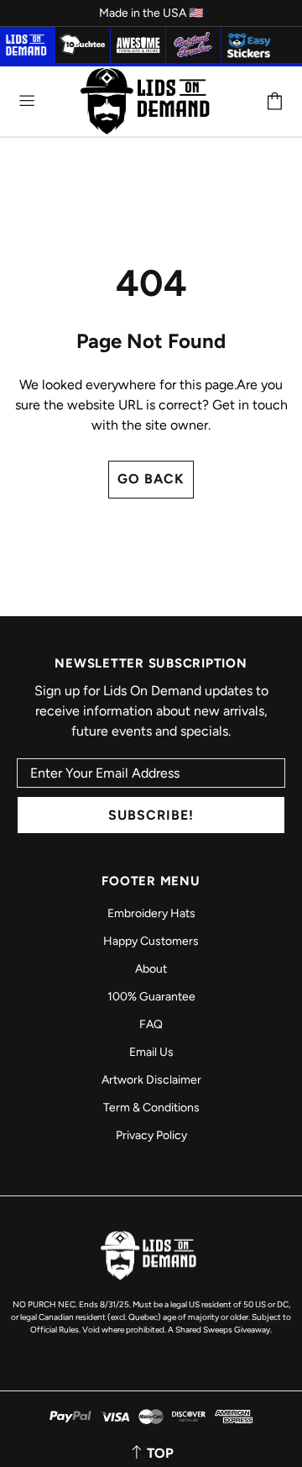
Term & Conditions (151, 1107)
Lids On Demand (148, 101)
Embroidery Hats (151, 913)
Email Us (151, 1052)
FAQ (151, 1024)
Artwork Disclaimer (151, 1080)
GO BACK (151, 479)
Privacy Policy (151, 1135)
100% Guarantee (151, 996)
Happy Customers (151, 941)
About (151, 969)
